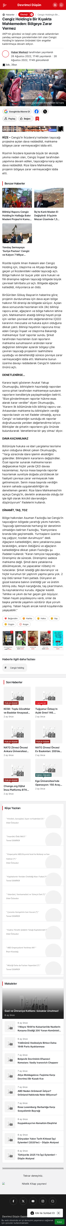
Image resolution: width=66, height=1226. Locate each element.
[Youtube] (33, 1201)
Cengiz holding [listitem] (14, 667)
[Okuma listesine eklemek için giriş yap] (37, 118)
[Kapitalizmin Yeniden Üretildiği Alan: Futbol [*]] (33, 878)
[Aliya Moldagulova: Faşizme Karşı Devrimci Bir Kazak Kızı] (33, 1075)
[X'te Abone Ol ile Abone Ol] (45, 111)
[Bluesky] (52, 1201)
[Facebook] (13, 1201)
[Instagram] (43, 1201)
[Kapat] (58, 1213)
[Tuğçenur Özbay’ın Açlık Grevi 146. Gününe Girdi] (48, 702)
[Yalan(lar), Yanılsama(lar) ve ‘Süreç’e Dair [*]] (33, 896)
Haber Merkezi (19, 52)
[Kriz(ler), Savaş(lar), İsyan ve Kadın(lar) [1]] (33, 820)
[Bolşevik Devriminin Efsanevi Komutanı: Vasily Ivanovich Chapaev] (33, 1059)
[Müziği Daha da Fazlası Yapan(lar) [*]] (33, 967)
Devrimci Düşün (29, 5)
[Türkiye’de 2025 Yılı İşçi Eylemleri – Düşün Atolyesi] (33, 1155)
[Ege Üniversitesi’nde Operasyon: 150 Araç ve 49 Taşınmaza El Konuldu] (48, 777)
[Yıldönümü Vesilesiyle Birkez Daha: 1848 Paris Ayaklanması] (33, 1043)
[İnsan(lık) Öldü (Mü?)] (33, 838)
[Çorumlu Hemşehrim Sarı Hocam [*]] (33, 913)
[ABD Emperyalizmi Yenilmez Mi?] (33, 949)
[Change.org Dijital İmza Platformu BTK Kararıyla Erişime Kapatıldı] (17, 777)
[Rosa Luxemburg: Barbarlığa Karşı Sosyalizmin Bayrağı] (33, 1107)
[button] (55, 4)
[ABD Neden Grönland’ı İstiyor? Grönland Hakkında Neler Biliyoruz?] (33, 1091)
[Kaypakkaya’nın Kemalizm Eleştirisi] (33, 1123)
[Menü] (4, 4)
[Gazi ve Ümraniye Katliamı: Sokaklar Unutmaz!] (33, 1003)
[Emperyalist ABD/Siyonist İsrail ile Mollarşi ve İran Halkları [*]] (33, 858)
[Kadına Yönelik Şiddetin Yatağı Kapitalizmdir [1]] (33, 931)
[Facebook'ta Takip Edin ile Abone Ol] (36, 111)
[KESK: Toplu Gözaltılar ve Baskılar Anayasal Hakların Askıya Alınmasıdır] (17, 702)
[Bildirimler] (61, 4)
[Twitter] (23, 1201)
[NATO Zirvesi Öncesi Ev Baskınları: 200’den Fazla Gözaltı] (48, 738)
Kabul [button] (59, 1222)
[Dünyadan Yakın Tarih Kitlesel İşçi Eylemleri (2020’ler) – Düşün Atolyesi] (33, 1139)
